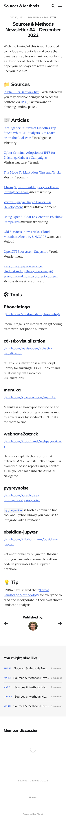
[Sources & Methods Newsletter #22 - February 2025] (33, 696)
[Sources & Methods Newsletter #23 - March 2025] (33, 687)
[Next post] (60, 623)
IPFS (24, 102)
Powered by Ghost (33, 814)
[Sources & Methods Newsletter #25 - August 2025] (33, 668)
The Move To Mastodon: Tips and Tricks (32, 172)
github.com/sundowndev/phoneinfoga (32, 314)
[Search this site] (53, 6)
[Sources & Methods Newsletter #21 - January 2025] (33, 706)
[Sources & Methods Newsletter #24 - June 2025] (33, 677)
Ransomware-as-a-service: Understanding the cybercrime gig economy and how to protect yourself (31, 271)
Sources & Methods (21, 6)
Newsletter (49, 17)
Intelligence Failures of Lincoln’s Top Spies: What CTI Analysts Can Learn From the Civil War (30, 133)
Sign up (33, 797)
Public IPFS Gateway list (21, 92)
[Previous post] (6, 623)
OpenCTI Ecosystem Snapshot (26, 252)
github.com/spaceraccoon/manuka (30, 397)
